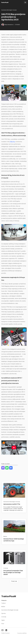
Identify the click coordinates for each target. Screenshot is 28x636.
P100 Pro (12, 141)
